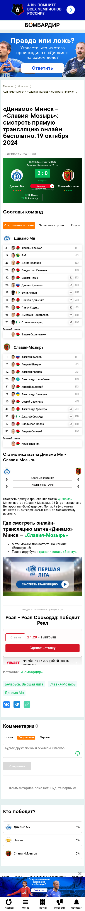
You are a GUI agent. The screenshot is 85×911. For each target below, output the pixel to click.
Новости (23, 86)
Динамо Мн (17, 186)
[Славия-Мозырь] (6, 347)
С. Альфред (29, 198)
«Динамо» (65, 499)
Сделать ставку (43, 648)
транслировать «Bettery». (58, 552)
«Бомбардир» (31, 672)
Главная (8, 86)
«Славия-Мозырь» (46, 535)
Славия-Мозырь (68, 186)
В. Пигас (31, 195)
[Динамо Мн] (6, 237)
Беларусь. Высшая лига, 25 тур (42, 165)
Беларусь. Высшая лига (24, 684)
